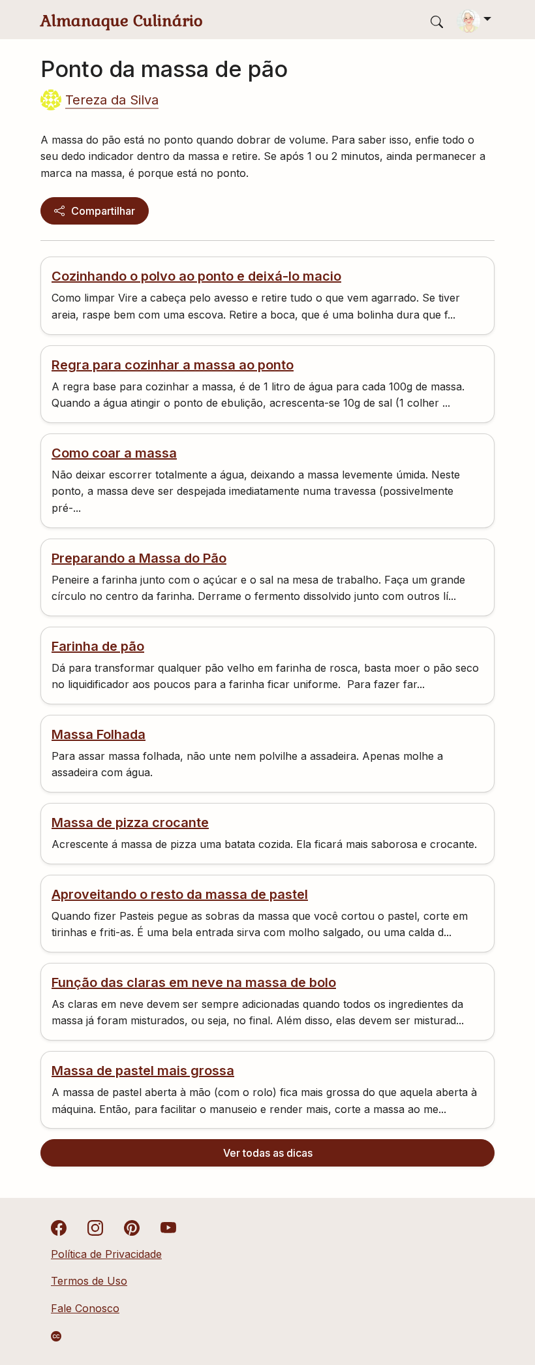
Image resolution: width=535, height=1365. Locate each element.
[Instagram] (95, 1226)
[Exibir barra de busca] (437, 21)
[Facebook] (59, 1226)
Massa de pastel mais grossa (143, 1070)
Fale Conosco (85, 1308)
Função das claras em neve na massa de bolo (194, 982)
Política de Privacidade (106, 1254)
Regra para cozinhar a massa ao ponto (173, 365)
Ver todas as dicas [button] (268, 1152)
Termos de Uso (89, 1280)
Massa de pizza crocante (130, 822)
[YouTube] (168, 1226)
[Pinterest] (132, 1226)
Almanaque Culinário (121, 20)
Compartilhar (103, 210)
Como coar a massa (114, 453)
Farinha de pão (98, 646)
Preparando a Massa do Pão (139, 558)
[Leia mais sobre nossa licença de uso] (56, 1336)
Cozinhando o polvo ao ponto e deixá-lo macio (196, 276)
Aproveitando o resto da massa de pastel (180, 894)
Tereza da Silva (112, 100)
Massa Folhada (98, 734)
